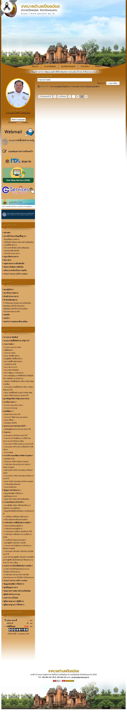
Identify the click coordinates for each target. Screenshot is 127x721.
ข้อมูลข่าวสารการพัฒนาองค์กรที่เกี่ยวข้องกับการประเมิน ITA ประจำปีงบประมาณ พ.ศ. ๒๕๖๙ (58, 72)
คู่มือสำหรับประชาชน (11, 594)
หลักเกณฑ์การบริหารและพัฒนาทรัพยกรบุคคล (17, 471)
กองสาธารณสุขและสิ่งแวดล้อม (15, 321)
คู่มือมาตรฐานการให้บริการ (13, 605)
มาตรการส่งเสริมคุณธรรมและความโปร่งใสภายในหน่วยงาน (16, 570)
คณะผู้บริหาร (8, 289)
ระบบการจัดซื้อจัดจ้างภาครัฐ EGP (16, 341)
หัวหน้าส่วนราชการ (11, 296)
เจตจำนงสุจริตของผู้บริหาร (13, 526)
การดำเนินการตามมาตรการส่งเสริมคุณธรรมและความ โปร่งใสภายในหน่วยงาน (18, 576)
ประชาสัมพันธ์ (50, 66)
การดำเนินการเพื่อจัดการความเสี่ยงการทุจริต (17, 535)
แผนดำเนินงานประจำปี (12, 414)
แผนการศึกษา (9, 420)
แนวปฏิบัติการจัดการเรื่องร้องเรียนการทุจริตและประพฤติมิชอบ (17, 506)
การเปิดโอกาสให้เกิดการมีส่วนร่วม (16, 517)
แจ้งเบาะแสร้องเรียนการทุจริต (15, 270)
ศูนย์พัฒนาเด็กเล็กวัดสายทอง (14, 306)
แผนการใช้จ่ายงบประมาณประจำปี (16, 395)
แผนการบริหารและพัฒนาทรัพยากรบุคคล (18, 481)
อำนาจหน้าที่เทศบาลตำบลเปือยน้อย (16, 248)
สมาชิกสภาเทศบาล (10, 293)
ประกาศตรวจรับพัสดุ (11, 370)
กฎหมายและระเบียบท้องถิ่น (13, 263)
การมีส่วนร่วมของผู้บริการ (13, 529)
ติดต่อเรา (99, 66)
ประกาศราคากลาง (10, 367)
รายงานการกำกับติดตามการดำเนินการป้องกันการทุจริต (17, 547)
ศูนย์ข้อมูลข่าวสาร (10, 496)
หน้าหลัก (6, 233)
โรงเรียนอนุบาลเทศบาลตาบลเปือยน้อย (17, 303)
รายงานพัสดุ (8, 452)
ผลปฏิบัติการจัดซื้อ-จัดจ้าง (13, 359)
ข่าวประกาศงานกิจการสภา (13, 405)
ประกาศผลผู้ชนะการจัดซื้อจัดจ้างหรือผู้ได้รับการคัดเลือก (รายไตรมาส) (18, 377)
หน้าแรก (35, 66)
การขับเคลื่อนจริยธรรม (12, 484)
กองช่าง (6, 318)
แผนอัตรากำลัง (9, 459)
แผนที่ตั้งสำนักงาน (10, 245)
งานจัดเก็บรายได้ (10, 364)
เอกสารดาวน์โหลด (10, 598)
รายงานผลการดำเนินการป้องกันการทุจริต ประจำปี (18, 552)
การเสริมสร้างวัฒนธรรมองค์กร (15, 540)
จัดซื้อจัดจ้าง (8, 350)
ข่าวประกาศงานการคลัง (12, 347)
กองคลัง (6, 315)
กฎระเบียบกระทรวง (11, 257)
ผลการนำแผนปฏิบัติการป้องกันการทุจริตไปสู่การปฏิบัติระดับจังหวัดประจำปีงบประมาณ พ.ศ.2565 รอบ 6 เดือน (18, 560)
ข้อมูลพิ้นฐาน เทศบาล (11, 239)
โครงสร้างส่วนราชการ (12, 253)
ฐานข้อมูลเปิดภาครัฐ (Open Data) (16, 399)
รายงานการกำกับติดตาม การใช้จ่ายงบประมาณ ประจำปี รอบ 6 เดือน (17, 439)
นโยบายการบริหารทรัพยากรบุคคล (16, 462)
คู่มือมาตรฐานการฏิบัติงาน (13, 601)
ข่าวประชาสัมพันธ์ (10, 337)
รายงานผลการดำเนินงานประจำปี (15, 435)
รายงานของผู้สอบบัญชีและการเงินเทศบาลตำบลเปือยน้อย (71, 87)
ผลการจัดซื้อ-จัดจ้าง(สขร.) (13, 361)
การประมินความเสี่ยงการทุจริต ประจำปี (18, 531)
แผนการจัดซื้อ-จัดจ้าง (11, 356)
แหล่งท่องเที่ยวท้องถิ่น (11, 251)
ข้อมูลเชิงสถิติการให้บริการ (13, 493)
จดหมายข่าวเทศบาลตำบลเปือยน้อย (16, 499)
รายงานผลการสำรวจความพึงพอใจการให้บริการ (18, 448)
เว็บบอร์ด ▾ (85, 66)
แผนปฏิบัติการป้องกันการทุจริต (15, 543)
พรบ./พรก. (7, 260)
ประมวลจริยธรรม (10, 487)
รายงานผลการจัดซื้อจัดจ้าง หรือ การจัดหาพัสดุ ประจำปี (18, 388)
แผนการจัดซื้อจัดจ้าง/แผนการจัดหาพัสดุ (18, 393)
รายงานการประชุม (10, 408)
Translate (25, 122)
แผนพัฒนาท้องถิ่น (10, 423)
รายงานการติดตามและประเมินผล (16, 417)
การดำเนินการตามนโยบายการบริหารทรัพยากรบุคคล (17, 465)
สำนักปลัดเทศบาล (10, 300)
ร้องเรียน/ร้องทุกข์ (68, 66)
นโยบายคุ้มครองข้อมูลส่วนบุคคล (15, 519)
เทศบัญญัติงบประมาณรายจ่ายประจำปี (17, 429)
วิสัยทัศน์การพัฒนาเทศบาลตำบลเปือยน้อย (18, 242)
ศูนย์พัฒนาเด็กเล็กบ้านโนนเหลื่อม (16, 309)
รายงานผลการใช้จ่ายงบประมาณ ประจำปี (18, 444)
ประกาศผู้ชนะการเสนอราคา (14, 373)
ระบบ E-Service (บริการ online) (15, 274)
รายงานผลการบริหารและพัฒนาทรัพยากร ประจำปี (18, 477)
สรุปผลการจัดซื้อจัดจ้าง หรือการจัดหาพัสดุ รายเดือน (18, 382)
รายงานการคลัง (9, 353)
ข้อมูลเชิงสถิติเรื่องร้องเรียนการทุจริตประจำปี (18, 512)
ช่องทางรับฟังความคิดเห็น (13, 267)
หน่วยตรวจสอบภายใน (12, 311)
